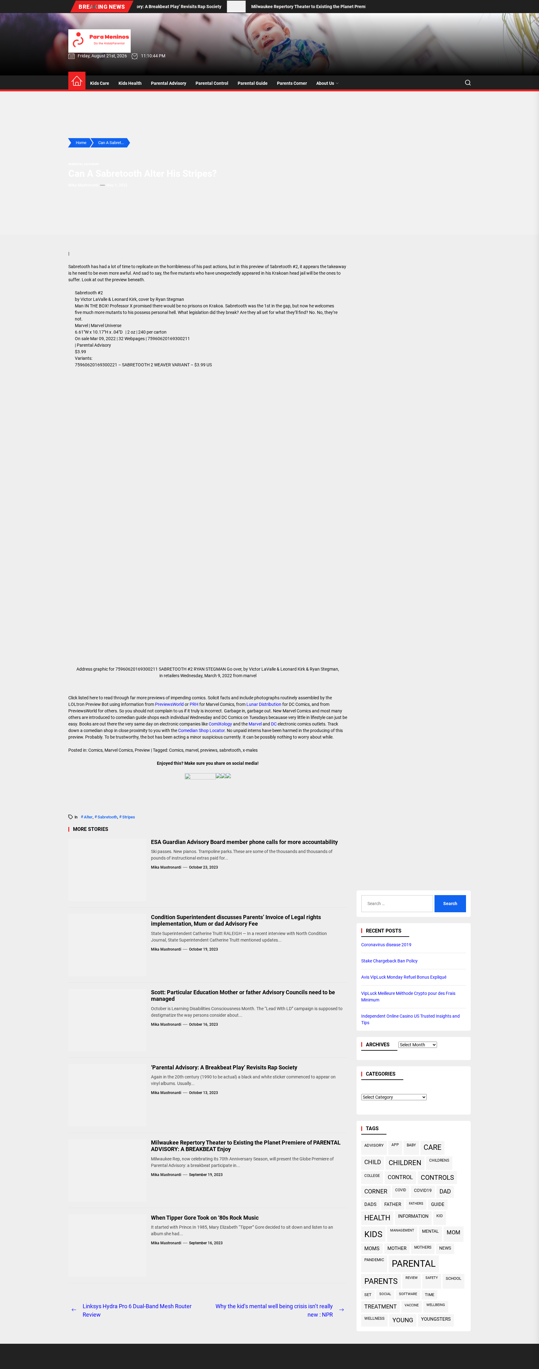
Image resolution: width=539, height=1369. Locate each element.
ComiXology (220, 723)
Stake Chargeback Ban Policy (389, 960)
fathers (416, 1203)
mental (430, 1231)
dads (370, 1204)
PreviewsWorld (169, 704)
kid (439, 1215)
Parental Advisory (168, 83)
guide (437, 1204)
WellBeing (435, 1305)
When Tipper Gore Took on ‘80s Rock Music (205, 1217)
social (385, 1294)
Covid (400, 1190)
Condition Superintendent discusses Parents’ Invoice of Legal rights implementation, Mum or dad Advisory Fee (236, 920)
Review (411, 1278)
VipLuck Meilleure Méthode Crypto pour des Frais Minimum (408, 996)
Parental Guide (253, 83)
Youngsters (436, 1319)
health (377, 1218)
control (400, 1177)
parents (381, 1281)
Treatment (380, 1307)
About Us (325, 83)
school (453, 1278)
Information (413, 1216)
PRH (194, 704)
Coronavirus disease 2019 (386, 944)
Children (405, 1163)
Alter (88, 817)
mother (396, 1248)
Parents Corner (292, 83)
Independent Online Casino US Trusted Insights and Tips (410, 1019)
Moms (372, 1248)
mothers (422, 1247)
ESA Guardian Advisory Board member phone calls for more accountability (244, 842)
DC (274, 723)
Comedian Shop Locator (201, 730)
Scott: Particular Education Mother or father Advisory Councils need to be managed (243, 995)
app (395, 1145)
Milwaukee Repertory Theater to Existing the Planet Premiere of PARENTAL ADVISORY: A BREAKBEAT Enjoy (246, 1146)
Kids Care (99, 83)
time (429, 1294)
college (372, 1176)
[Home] (76, 81)
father (392, 1204)
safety (431, 1278)
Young (402, 1320)
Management (402, 1230)
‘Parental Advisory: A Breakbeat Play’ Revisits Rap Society (224, 1067)
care (432, 1147)
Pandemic (374, 1259)
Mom (453, 1232)
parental (414, 1263)
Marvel (255, 723)
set (367, 1294)
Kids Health (130, 83)
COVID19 (423, 1190)
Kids (373, 1234)
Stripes (128, 817)
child (372, 1162)
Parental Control (212, 83)
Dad (445, 1191)
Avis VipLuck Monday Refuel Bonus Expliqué (403, 977)
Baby (411, 1145)
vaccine (412, 1305)
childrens (439, 1160)
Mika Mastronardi (83, 185)
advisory (374, 1145)
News (445, 1248)
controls (437, 1177)
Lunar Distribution (263, 704)
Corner (375, 1191)
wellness (374, 1318)
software (408, 1294)
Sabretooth (107, 817)
